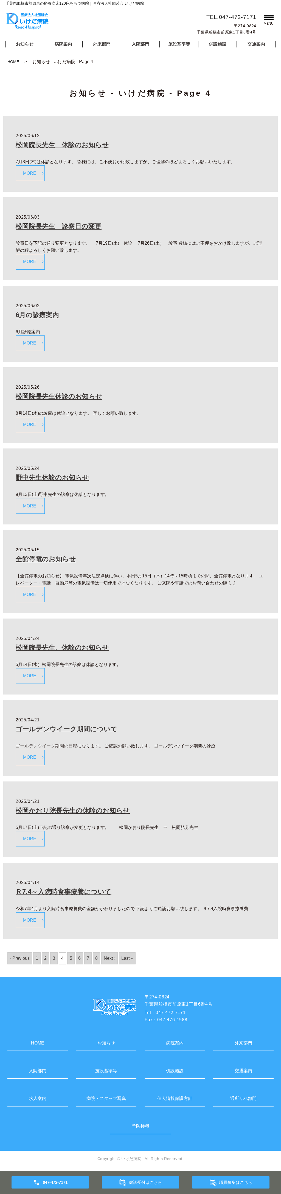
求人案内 (37, 1098)
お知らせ (24, 44)
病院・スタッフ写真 (106, 1098)
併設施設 (217, 44)
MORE (29, 173)
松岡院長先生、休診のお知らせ (62, 647)
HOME (13, 62)
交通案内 (256, 44)
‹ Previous (20, 958)
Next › (109, 958)
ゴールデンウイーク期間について (66, 729)
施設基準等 (179, 44)
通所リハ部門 (243, 1098)
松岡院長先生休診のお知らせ (59, 396)
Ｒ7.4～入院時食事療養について (63, 891)
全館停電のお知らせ (46, 559)
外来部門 (102, 44)
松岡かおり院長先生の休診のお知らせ (73, 810)
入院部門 (140, 44)
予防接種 (140, 1126)
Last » (127, 958)
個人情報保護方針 (174, 1098)
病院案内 (63, 44)
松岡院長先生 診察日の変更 (59, 226)
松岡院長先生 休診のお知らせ (62, 144)
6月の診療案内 (37, 314)
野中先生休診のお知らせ (52, 477)
